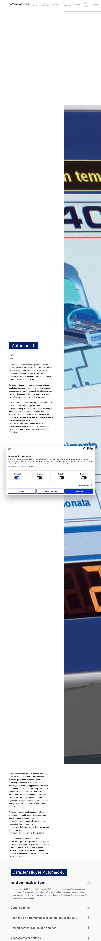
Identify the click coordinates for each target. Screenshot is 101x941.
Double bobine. (20, 907)
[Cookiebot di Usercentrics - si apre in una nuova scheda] (84, 448)
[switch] (39, 477)
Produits (56, 4)
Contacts (95, 4)
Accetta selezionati (50, 491)
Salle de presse (86, 4)
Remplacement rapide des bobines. (34, 928)
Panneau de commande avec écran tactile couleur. (44, 918)
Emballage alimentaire (66, 4)
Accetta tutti (79, 491)
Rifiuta (21, 491)
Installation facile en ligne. (28, 882)
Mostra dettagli (84, 485)
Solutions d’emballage (45, 4)
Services (77, 4)
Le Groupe (35, 4)
